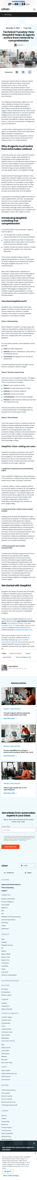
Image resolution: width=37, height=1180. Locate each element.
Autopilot (4, 942)
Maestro (3, 951)
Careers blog (5, 1121)
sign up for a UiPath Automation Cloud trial (15, 641)
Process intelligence (7, 902)
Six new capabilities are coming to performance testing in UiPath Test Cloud (18, 751)
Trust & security (6, 1130)
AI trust (3, 925)
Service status (5, 1035)
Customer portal (6, 1020)
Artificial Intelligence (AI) (23, 657)
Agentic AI (4, 907)
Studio (3, 969)
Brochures (4, 1059)
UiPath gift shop (6, 1136)
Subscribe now (10, 847)
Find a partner (5, 1093)
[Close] (35, 1153)
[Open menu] (34, 9)
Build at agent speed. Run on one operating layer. (15, 789)
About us (4, 1115)
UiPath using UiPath (7, 1133)
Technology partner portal (9, 1105)
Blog (2, 1044)
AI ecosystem (5, 904)
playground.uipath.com (24, 630)
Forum (3, 1026)
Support (4, 891)
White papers (5, 1053)
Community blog (6, 1029)
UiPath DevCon (6, 1076)
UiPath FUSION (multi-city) (9, 1073)
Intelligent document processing (11, 916)
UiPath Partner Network (8, 1090)
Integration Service (7, 945)
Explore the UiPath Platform (11, 885)
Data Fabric (4, 922)
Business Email (5, 826)
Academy (4, 1003)
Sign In (29, 873)
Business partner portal (8, 1102)
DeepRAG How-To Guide (10, 625)
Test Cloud (4, 972)
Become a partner (6, 1096)
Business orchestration (8, 899)
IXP (2, 948)
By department (5, 992)
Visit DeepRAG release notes (17, 623)
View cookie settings (10, 1176)
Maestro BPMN (5, 954)
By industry (4, 989)
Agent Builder (7, 657)
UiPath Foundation (6, 1139)
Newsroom (4, 1124)
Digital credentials (6, 1009)
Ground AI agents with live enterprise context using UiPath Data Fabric (17, 714)
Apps (2, 939)
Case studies (5, 1050)
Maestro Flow (5, 960)
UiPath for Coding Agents (9, 975)
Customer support (6, 1017)
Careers (3, 1118)
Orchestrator (5, 963)
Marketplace (5, 1038)
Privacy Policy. (22, 840)
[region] (18, 1166)
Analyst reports (6, 1047)
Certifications (5, 1006)
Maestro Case (5, 957)
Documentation (6, 1023)
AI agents (14, 85)
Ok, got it (7, 1171)
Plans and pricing (7, 888)
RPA (2, 910)
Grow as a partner (6, 1099)
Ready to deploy (6, 995)
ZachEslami (20, 45)
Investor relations (6, 1127)
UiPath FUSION (5, 1070)
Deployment (5, 928)
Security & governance (8, 919)
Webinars (4, 1056)
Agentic (28, 653)
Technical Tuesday (15, 653)
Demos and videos (7, 1062)
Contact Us (10, 873)
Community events (6, 1032)
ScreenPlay (4, 966)
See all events (5, 1079)
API (2, 913)
